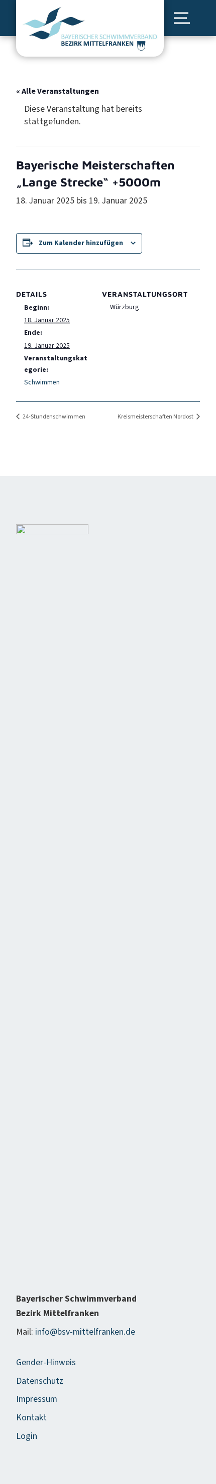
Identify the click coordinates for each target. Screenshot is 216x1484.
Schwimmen (42, 382)
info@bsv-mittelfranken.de (85, 1332)
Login (26, 1436)
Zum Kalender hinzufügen (81, 243)
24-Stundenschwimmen (53, 416)
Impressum (36, 1399)
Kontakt (31, 1417)
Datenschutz (39, 1381)
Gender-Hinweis (46, 1362)
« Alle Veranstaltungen (57, 91)
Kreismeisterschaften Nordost (156, 416)
